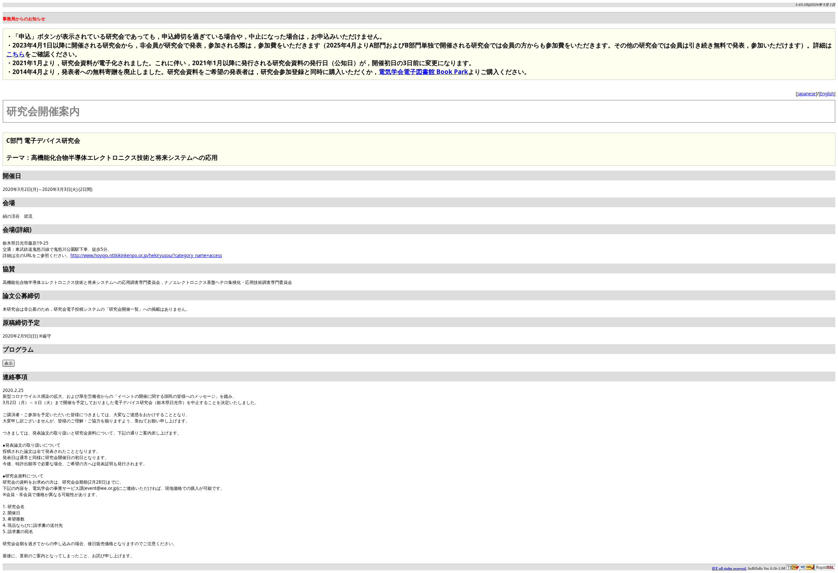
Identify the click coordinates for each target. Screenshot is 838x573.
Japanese (806, 94)
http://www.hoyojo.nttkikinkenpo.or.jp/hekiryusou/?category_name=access (146, 255)
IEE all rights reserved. (729, 568)
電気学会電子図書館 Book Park (423, 71)
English (827, 94)
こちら (15, 54)
